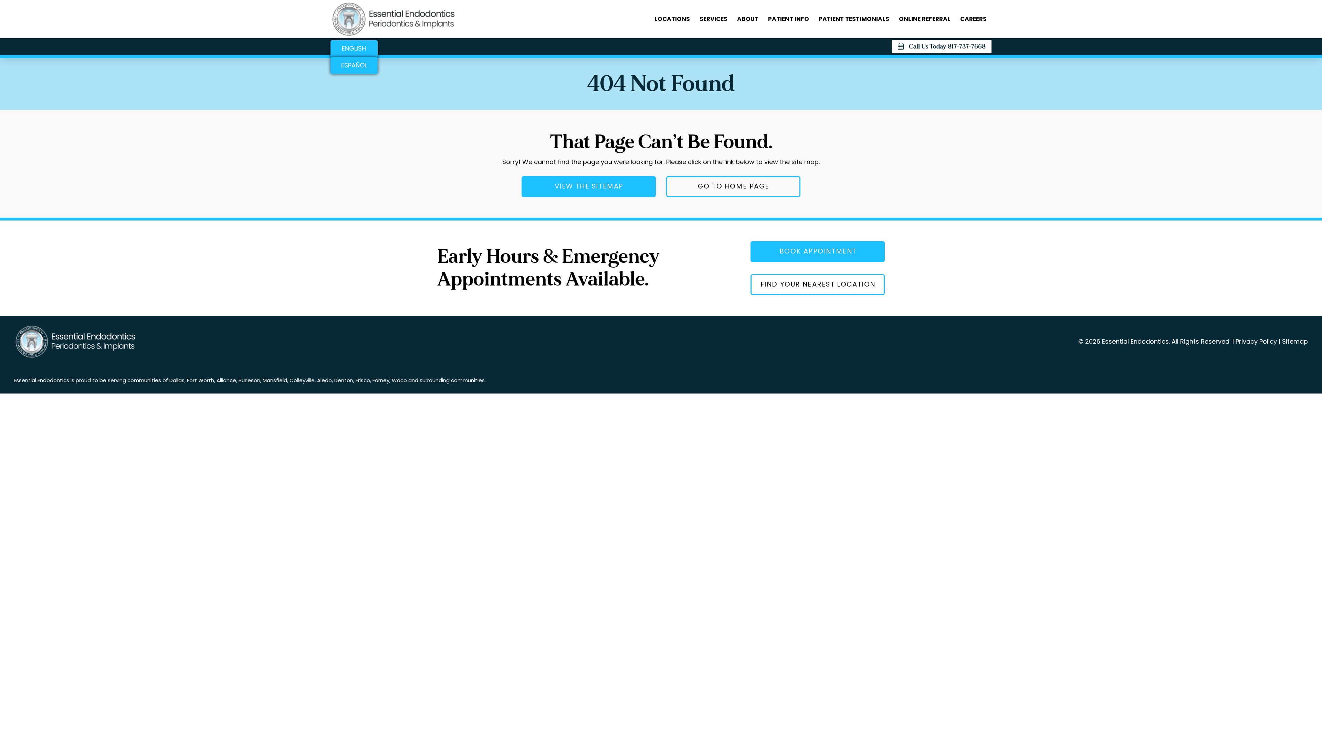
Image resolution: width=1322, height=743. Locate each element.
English (354, 48)
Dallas (177, 380)
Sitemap (1295, 341)
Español (354, 65)
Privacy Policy (1256, 341)
